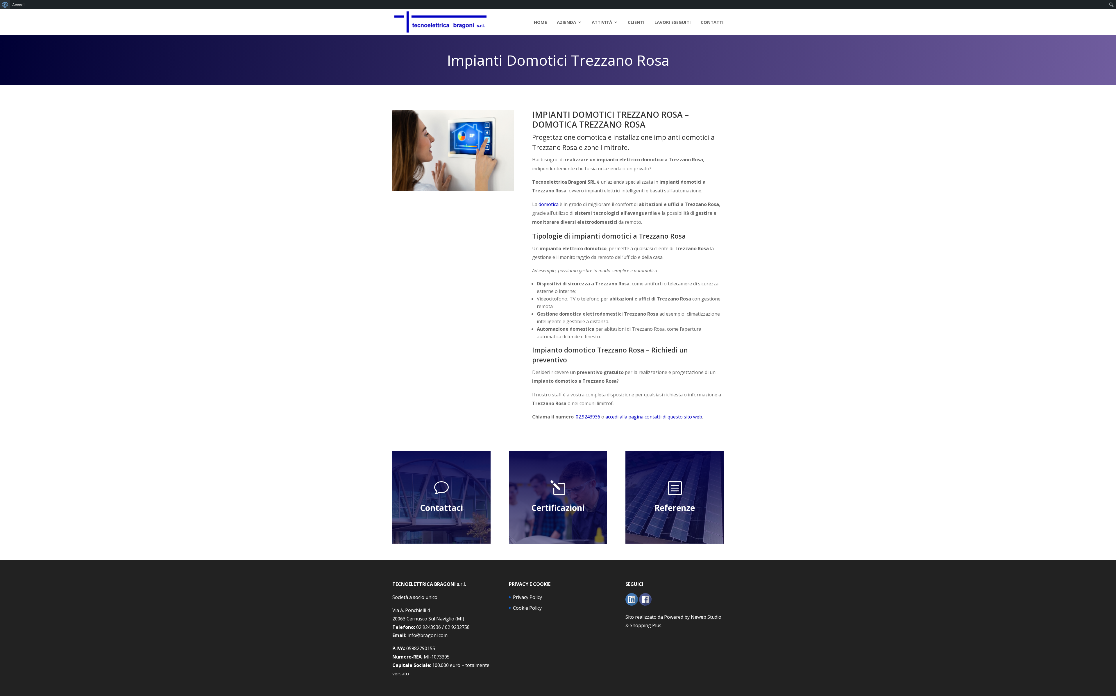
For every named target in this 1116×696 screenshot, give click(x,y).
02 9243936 (428, 627)
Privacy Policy (527, 597)
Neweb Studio (706, 617)
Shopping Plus (645, 625)
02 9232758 (457, 627)
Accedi (18, 4)
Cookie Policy (527, 608)
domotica (549, 204)
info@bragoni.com (427, 635)
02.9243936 (588, 417)
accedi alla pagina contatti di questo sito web (653, 417)
